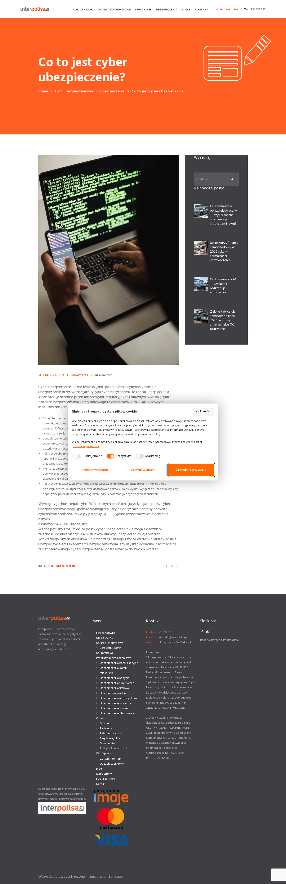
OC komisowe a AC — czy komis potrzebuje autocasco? (223, 286)
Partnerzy (106, 728)
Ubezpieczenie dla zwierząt (117, 713)
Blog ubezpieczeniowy (74, 91)
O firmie (105, 723)
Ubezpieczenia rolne (113, 693)
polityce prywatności (85, 446)
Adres (149, 642)
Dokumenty (107, 743)
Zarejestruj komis (110, 648)
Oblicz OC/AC (104, 638)
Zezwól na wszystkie (191, 470)
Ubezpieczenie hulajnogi (115, 703)
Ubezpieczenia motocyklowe (119, 698)
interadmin (103, 375)
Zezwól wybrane (143, 470)
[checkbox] (87, 456)
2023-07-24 (47, 375)
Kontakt (101, 784)
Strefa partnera (105, 779)
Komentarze (77, 375)
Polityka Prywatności (113, 748)
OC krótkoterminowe (109, 643)
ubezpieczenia (112, 91)
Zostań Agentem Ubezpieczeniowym (112, 761)
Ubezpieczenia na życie (114, 678)
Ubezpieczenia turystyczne (117, 683)
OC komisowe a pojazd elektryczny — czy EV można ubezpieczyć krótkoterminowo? (223, 215)
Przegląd (205, 411)
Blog (99, 768)
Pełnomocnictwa (111, 733)
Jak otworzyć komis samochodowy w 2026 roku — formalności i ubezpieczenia (224, 251)
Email (149, 637)
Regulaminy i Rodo (111, 738)
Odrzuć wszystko (95, 470)
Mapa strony (104, 774)
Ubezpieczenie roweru (114, 708)
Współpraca (103, 753)
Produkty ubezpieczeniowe (113, 658)
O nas (99, 718)
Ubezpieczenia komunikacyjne (119, 663)
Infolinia (151, 632)
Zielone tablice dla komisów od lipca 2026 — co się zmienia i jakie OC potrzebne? (223, 320)
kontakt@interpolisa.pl (173, 637)
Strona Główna (105, 633)
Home (43, 91)
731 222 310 (258, 9)
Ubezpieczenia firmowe (115, 688)
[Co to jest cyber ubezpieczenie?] (108, 260)
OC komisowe (105, 653)
